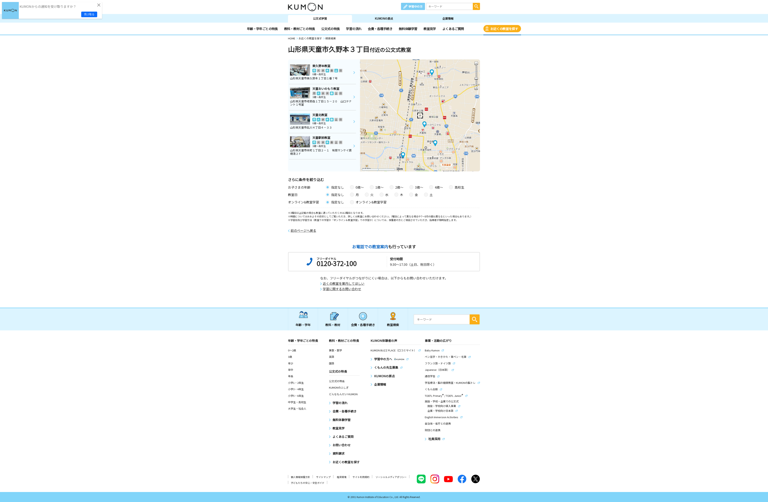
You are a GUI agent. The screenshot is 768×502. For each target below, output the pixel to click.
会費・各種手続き (380, 28)
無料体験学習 (408, 28)
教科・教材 (332, 325)
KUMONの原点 (384, 18)
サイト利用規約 (361, 477)
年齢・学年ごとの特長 (262, 28)
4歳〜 (439, 187)
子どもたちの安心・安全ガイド (307, 482)
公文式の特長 (330, 28)
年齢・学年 (303, 325)
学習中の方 (416, 6)
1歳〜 (379, 187)
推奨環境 (341, 477)
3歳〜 (419, 187)
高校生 (459, 187)
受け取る (89, 14)
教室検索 (393, 325)
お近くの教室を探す (504, 28)
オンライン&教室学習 (371, 202)
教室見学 (430, 28)
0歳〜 (360, 187)
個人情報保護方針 (300, 477)
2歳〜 (399, 187)
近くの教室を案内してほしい (343, 283)
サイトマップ (323, 477)
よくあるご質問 (453, 28)
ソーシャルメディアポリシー (391, 477)
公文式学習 (320, 18)
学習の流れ (353, 28)
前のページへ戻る (303, 230)
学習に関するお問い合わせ (342, 289)
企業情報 (448, 18)
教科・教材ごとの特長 (299, 28)
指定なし (337, 187)
